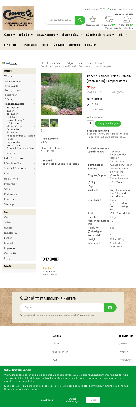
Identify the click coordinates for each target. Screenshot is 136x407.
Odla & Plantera (46, 34)
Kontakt (8, 243)
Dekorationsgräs (16, 120)
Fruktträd (12, 117)
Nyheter (8, 228)
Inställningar (47, 400)
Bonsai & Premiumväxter (21, 148)
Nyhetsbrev (10, 233)
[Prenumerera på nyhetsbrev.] (110, 307)
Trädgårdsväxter (14, 104)
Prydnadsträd (14, 142)
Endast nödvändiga (72, 400)
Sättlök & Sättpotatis (98, 34)
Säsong (9, 99)
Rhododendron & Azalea (21, 136)
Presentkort (31, 44)
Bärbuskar (12, 114)
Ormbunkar (13, 130)
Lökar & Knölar (70, 34)
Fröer (121, 34)
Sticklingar (11, 95)
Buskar (10, 111)
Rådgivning (59, 44)
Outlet (46, 44)
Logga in (9, 258)
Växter (8, 34)
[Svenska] (4, 63)
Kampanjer (74, 44)
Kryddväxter (12, 86)
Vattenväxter (14, 145)
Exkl (131, 28)
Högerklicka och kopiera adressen (60, 164)
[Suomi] (7, 63)
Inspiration (90, 44)
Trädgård (24, 34)
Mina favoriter (60, 352)
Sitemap (9, 204)
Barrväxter (13, 108)
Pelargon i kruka (14, 90)
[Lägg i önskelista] (61, 131)
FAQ (54, 360)
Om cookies (10, 253)
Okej (93, 400)
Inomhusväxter (13, 82)
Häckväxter (13, 123)
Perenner (12, 133)
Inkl (124, 28)
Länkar (8, 238)
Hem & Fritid (10, 44)
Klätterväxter (14, 126)
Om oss (8, 217)
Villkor (8, 223)
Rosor (10, 139)
